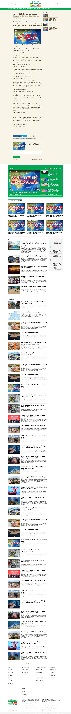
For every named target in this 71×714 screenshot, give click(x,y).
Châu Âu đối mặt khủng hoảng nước (30, 332)
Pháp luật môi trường (44, 8)
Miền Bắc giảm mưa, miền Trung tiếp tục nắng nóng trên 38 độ (34, 277)
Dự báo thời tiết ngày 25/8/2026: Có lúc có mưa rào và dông (53, 179)
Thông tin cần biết (39, 685)
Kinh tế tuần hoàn (53, 669)
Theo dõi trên (46, 168)
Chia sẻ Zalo (24, 136)
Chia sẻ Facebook (17, 136)
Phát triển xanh (10, 683)
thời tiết (34, 138)
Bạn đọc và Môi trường (39, 680)
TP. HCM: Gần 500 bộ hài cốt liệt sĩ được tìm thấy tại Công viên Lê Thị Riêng (34, 395)
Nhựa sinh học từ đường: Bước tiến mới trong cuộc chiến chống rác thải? (33, 353)
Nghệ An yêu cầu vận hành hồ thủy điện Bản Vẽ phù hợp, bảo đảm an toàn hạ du (34, 467)
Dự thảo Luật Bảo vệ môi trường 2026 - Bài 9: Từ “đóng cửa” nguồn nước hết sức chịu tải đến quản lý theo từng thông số (33, 243)
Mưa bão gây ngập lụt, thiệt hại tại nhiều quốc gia (33, 286)
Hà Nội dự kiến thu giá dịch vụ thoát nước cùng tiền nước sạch (34, 323)
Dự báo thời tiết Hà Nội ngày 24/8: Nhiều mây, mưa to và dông (53, 24)
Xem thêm (27, 663)
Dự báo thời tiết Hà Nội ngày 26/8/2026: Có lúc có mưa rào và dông (33, 406)
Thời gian (35, 159)
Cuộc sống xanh (33, 8)
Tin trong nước (10, 669)
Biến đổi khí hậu (10, 675)
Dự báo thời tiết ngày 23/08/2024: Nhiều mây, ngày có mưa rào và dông (53, 28)
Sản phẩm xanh (52, 675)
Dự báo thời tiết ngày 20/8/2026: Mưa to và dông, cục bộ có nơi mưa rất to (57, 268)
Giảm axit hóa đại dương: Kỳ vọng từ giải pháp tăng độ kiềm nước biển (34, 498)
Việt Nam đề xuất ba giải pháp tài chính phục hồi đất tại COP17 (34, 436)
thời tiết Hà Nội (23, 138)
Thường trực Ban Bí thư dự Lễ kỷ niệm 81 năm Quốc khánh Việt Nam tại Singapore (33, 416)
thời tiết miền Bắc (29, 138)
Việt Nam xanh (24, 694)
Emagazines (52, 677)
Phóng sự (23, 691)
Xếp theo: (32, 159)
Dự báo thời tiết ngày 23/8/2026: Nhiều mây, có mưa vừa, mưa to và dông (16, 233)
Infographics (11, 685)
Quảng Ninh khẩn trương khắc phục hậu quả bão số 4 (34, 425)
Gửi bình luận (17, 156)
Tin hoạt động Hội (11, 672)
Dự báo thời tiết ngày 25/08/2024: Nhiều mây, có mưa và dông (33, 143)
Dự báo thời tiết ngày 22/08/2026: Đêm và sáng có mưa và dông (35, 233)
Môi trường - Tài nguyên (22, 8)
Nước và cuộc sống (15, 8)
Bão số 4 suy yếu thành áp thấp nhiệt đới (31, 312)
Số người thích (40, 159)
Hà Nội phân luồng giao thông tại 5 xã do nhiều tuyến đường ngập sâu (33, 302)
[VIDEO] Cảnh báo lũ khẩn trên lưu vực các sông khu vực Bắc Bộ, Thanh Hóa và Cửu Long (53, 185)
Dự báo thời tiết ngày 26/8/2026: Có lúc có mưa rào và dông (23, 193)
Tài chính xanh (52, 672)
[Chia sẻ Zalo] (11, 14)
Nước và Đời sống (25, 672)
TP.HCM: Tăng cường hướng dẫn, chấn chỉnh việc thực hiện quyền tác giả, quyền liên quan (33, 446)
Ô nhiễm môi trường (39, 672)
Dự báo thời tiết (17, 138)
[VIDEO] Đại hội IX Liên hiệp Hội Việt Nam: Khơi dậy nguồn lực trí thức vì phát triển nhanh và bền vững (53, 173)
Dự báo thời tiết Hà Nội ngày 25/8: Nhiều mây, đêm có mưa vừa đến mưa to (53, 15)
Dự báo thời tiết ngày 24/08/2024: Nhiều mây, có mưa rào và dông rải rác (53, 19)
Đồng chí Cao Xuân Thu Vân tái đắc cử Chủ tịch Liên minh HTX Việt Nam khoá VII (34, 488)
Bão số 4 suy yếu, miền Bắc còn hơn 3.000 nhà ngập (33, 477)
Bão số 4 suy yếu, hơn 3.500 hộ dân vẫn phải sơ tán (33, 256)
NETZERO (38, 8)
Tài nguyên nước (25, 669)
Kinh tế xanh (29, 8)
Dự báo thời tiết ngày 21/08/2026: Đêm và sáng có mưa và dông (54, 233)
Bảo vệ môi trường (39, 669)
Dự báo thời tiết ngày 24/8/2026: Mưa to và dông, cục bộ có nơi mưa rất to (53, 190)
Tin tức (10, 8)
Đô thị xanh (10, 680)
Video (49, 8)
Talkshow (23, 688)
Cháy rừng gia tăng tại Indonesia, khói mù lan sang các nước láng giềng (34, 267)
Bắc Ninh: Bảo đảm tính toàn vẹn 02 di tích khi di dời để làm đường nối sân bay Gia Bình (34, 457)
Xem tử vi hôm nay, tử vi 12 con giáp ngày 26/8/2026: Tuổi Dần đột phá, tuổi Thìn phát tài (34, 343)
